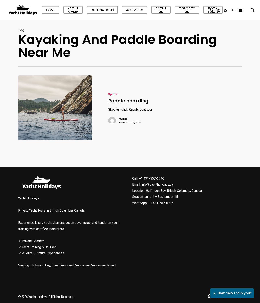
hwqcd (123, 118)
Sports (112, 94)
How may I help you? (235, 293)
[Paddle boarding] (55, 107)
